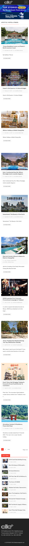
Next (9, 449)
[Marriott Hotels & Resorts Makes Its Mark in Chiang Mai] (14, 245)
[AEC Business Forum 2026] (14, 15)
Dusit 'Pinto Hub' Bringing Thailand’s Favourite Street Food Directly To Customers (13, 383)
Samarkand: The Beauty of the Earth (14, 214)
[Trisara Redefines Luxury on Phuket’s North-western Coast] (14, 35)
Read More (7, 58)
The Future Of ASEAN (14, 482)
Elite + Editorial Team (9, 262)
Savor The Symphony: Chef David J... (18, 493)
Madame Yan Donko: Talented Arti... (18, 487)
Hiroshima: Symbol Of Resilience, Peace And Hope (13, 425)
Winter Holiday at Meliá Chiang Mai (13, 130)
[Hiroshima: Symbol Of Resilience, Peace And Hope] (14, 413)
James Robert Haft (19, 132)
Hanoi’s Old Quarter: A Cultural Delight (14, 88)
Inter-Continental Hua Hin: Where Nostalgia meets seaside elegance (13, 173)
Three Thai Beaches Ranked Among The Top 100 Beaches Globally (13, 341)
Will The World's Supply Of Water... (18, 504)
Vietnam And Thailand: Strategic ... (17, 498)
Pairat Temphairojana (18, 302)
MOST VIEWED (6, 455)
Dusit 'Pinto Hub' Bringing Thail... (17, 510)
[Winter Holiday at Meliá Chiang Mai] (14, 119)
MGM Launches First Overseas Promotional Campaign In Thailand (13, 299)
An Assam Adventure (14, 470)
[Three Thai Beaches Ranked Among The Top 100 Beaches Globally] (14, 329)
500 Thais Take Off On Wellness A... (18, 476)
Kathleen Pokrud (19, 50)
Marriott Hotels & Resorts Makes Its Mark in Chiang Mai (14, 257)
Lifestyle (4, 22)
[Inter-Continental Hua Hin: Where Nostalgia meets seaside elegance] (14, 161)
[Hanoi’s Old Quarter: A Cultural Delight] (14, 77)
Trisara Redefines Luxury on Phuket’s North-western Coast (14, 47)
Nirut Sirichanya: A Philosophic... (17, 465)
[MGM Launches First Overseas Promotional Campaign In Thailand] (14, 287)
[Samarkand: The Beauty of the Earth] (14, 203)
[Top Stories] (14, 8)
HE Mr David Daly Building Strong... (18, 459)
